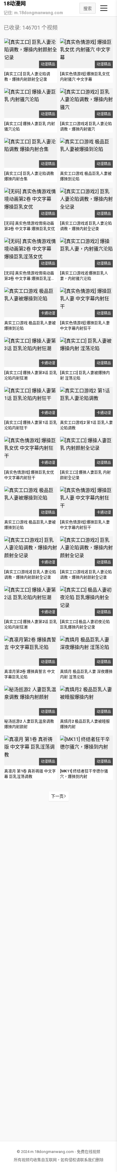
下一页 (57, 796)
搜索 (87, 8)
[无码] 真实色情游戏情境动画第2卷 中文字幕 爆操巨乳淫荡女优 (29, 278)
